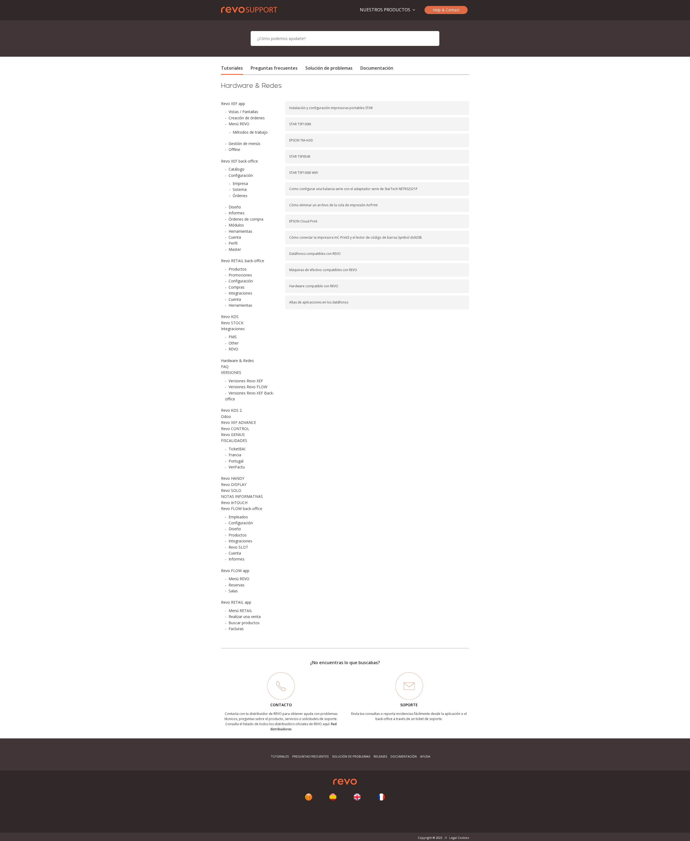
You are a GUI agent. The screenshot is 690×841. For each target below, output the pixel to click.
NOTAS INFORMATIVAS (242, 496)
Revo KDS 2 (231, 410)
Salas (233, 590)
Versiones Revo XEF (246, 380)
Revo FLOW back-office (241, 508)
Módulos (236, 225)
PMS (233, 336)
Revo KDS (230, 316)
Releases (380, 756)
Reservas (236, 584)
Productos (238, 269)
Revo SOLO (231, 490)
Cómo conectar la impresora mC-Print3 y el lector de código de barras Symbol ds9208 (355, 237)
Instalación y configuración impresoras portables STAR (331, 108)
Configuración (241, 175)
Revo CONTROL (235, 428)
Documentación (376, 68)
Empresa (240, 183)
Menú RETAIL (240, 610)
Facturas (236, 628)
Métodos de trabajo (250, 132)
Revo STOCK (232, 322)
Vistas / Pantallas (243, 111)
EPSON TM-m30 (301, 140)
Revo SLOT (238, 547)
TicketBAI (237, 448)
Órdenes (240, 195)
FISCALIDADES (234, 440)
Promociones (240, 275)
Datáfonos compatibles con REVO (315, 253)
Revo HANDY (232, 478)
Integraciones (240, 293)
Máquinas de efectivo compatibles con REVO (323, 270)
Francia (235, 454)
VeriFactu (237, 467)
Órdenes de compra (246, 219)
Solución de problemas (329, 68)
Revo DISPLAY (233, 484)
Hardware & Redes (237, 360)
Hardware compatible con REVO (313, 286)
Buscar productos (244, 622)
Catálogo (236, 169)
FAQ (225, 366)
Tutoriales (232, 68)
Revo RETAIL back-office (242, 260)
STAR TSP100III (300, 124)
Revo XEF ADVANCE (238, 422)
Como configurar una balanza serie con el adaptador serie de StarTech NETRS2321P (353, 189)
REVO (233, 349)
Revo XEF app (233, 103)
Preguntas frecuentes (274, 68)
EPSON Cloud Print (303, 221)
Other (234, 343)
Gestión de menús (244, 143)
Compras (236, 287)
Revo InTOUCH (234, 502)
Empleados (238, 516)
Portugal (236, 461)
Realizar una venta (245, 616)
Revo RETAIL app (236, 602)
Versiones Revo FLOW (248, 386)
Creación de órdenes (247, 117)
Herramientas (240, 231)
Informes (236, 212)
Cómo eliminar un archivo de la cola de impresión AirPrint (333, 205)
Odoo (226, 416)
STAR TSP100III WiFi (303, 172)
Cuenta (235, 237)
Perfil (233, 243)
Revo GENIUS (233, 434)
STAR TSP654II (299, 156)
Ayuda (425, 756)
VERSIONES (231, 372)
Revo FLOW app (235, 570)
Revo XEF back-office (239, 161)
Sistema (240, 189)
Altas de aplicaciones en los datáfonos (318, 302)
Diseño (235, 207)
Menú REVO (239, 123)
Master (235, 249)
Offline (234, 149)
